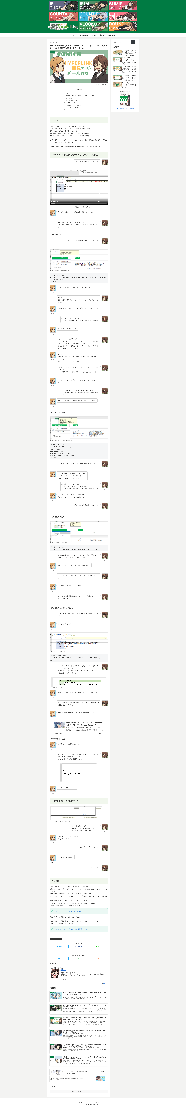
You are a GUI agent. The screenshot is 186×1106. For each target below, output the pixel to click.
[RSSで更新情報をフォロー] (98, 958)
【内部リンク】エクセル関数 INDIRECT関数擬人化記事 (71, 929)
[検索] (133, 42)
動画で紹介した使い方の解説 (73, 105)
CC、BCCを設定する (71, 100)
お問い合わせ (104, 1102)
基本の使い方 (69, 98)
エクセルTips (59, 938)
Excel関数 (71, 938)
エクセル (52, 938)
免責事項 (97, 1102)
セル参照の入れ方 (70, 103)
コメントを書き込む (78, 1092)
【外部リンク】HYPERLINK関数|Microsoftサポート (70, 911)
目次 (76, 89)
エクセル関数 (90, 938)
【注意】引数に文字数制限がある (73, 107)
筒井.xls (63, 970)
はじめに (66, 93)
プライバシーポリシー (89, 1102)
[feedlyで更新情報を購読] (78, 958)
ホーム (80, 1102)
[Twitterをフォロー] (59, 958)
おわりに (66, 110)
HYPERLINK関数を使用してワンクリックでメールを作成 (79, 96)
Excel (65, 938)
